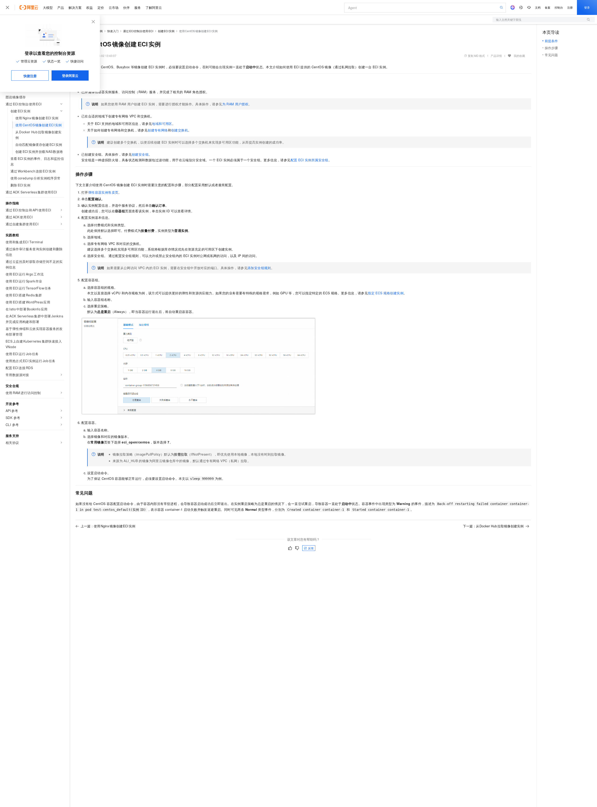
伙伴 (126, 7)
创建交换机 (179, 130)
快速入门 (112, 31)
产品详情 (496, 56)
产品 (60, 7)
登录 (587, 7)
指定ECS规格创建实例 (385, 293)
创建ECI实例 (166, 31)
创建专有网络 (158, 130)
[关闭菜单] (7, 7)
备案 (547, 7)
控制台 (559, 7)
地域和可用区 (162, 123)
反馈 (311, 548)
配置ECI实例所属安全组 (309, 160)
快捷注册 (30, 75)
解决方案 (75, 7)
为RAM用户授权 (235, 104)
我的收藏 (519, 56)
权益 (89, 7)
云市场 (113, 7)
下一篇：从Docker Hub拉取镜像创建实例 (493, 526)
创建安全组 (140, 154)
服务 (137, 7)
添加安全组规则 (259, 267)
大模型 (48, 7)
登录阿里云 (70, 75)
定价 (100, 7)
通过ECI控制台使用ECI (138, 31)
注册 (570, 7)
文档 (538, 7)
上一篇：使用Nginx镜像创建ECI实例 (108, 526)
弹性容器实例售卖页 (103, 192)
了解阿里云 (154, 7)
